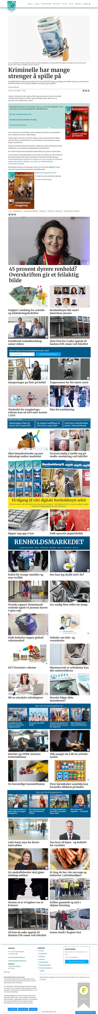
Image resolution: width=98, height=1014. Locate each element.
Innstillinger (12, 1009)
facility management (31, 211)
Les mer (43, 979)
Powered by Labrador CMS (49, 1011)
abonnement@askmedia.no (16, 957)
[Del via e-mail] (88, 91)
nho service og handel (71, 211)
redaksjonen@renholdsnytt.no (17, 960)
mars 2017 (43, 211)
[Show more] (49, 128)
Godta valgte (23, 1009)
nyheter (50, 211)
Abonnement (56, 4)
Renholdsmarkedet (46, 4)
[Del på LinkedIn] (86, 91)
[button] (11, 716)
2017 (10, 211)
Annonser (64, 4)
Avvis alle (33, 1009)
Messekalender (43, 962)
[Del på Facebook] (83, 91)
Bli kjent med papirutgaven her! (20, 114)
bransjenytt (17, 211)
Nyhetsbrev (78, 4)
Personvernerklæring (45, 968)
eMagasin (85, 4)
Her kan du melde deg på (17, 125)
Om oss (71, 4)
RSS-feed (41, 971)
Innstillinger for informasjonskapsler (85, 1012)
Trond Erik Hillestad (14, 966)
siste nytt (58, 211)
